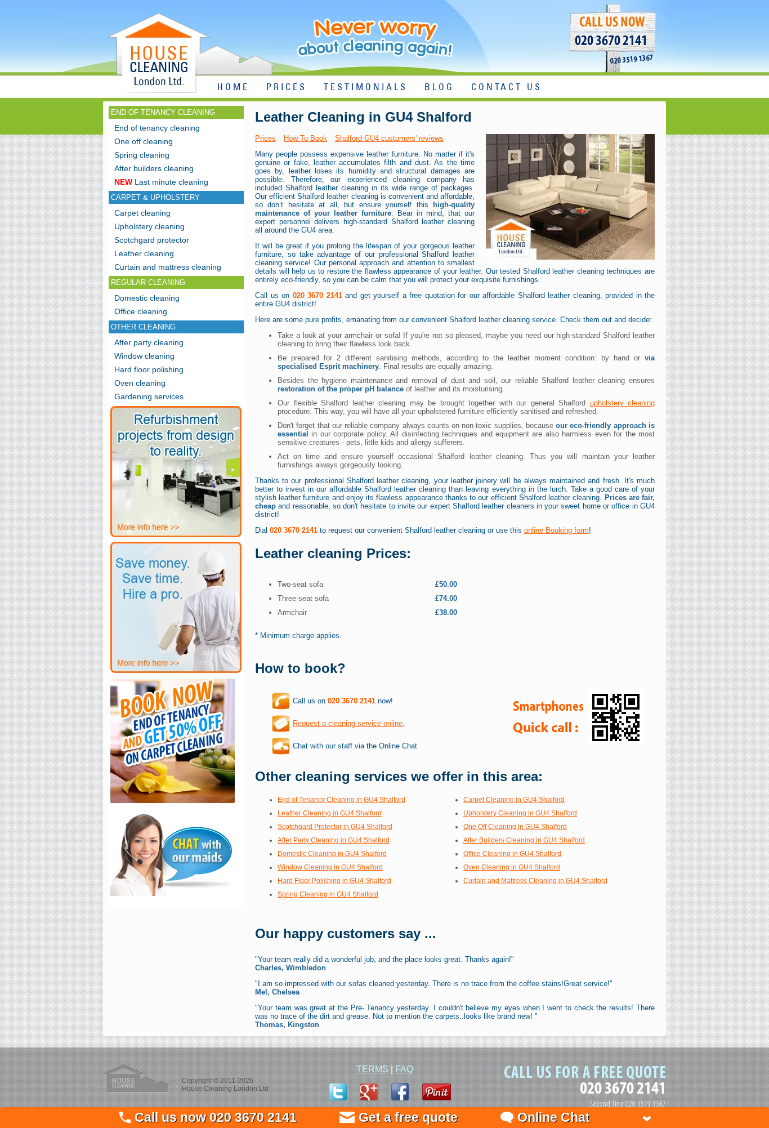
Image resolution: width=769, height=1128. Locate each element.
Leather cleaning (144, 253)
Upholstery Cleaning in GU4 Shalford (520, 813)
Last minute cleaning (161, 181)
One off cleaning (143, 141)
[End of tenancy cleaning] (172, 804)
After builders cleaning (154, 168)
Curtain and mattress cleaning (167, 266)
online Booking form (556, 530)
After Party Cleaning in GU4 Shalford (334, 840)
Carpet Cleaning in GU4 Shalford (514, 800)
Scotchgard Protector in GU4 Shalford (335, 827)
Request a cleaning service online (348, 723)
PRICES (286, 87)
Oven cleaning (140, 382)
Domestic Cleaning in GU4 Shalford (332, 854)
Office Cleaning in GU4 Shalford (512, 854)
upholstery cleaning (622, 403)
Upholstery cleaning (149, 226)
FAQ (404, 1069)
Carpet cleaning (142, 212)
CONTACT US (506, 87)
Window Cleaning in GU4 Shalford (330, 867)
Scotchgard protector (151, 239)
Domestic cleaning (147, 297)
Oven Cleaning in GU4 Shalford (511, 867)
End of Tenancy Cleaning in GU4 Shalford (341, 800)
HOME (233, 87)
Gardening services (149, 396)
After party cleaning (149, 342)
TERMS (372, 1069)
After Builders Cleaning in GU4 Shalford (524, 840)
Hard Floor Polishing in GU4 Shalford (334, 881)
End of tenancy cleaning (157, 127)
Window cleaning (144, 355)
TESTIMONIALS (366, 87)
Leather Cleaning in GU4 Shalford (330, 813)
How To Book (305, 138)
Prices (265, 138)
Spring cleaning (141, 154)
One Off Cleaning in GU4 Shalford (515, 827)
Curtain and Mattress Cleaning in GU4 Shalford (535, 881)
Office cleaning (140, 311)
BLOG (439, 87)
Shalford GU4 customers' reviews (389, 138)
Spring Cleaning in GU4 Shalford (328, 894)
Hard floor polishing (149, 369)
